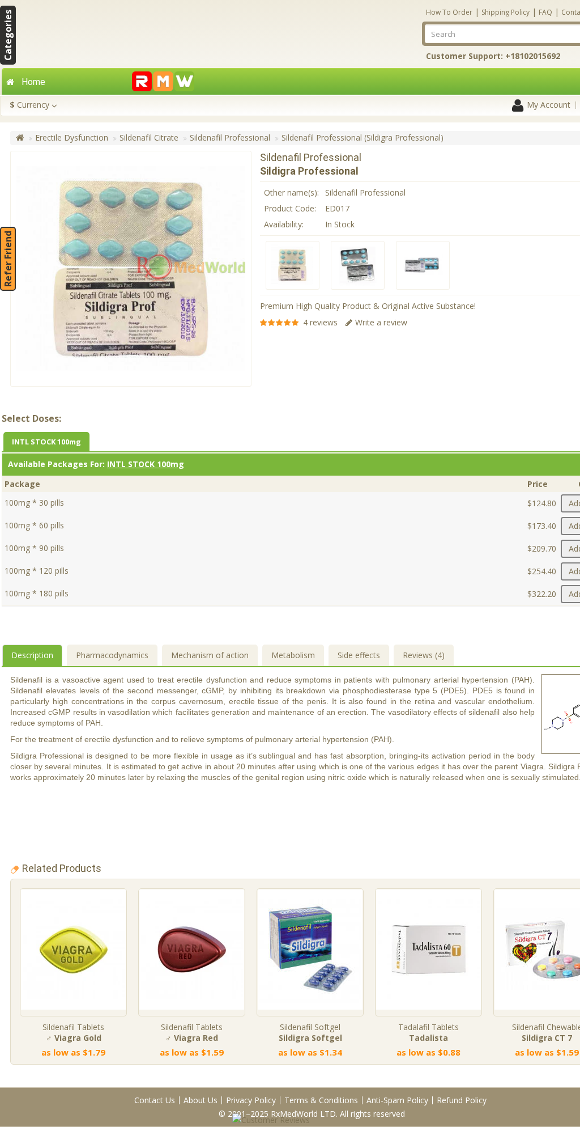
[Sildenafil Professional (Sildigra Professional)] (292, 265)
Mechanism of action (210, 655)
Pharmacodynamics (112, 655)
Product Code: (290, 208)
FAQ (545, 12)
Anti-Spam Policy (397, 1100)
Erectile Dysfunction (71, 137)
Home (33, 82)
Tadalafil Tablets (428, 1032)
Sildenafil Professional (230, 137)
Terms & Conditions (321, 1100)
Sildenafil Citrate (149, 137)
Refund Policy (462, 1100)
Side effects (359, 655)
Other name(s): (291, 192)
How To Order (449, 12)
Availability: (284, 224)
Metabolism (293, 655)
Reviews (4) (424, 655)
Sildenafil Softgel (310, 1032)
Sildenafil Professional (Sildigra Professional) (362, 137)
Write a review (381, 322)
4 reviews (320, 322)
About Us (201, 1100)
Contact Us (154, 1100)
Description (32, 655)
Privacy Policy (251, 1100)
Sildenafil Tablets (73, 1032)
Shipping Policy (505, 12)
